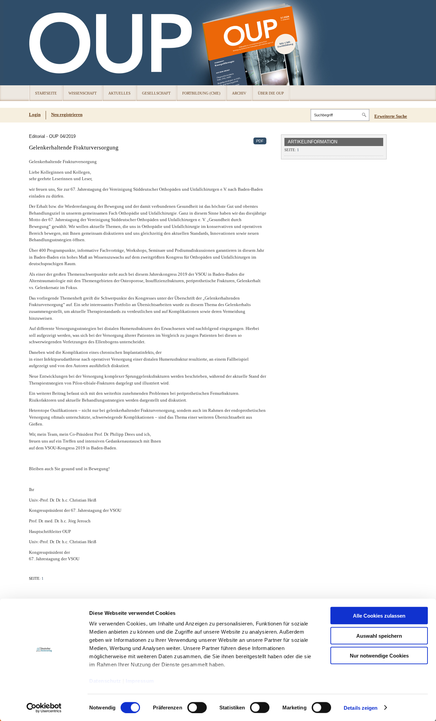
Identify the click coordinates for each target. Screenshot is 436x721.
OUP (37, 42)
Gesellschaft (156, 93)
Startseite (46, 93)
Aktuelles (119, 93)
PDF (260, 141)
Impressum (140, 681)
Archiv (239, 93)
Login (35, 114)
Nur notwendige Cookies (379, 656)
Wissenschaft (82, 93)
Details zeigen (360, 707)
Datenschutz (105, 681)
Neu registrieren (66, 114)
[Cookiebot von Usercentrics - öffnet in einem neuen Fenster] (44, 708)
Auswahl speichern (379, 635)
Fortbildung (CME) (201, 93)
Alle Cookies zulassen (379, 616)
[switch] (197, 707)
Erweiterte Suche (390, 116)
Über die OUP (271, 93)
